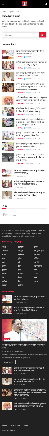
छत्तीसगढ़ (20, 247)
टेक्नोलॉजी (21, 254)
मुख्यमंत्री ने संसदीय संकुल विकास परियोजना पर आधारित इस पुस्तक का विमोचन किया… (31, 134)
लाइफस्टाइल (38, 266)
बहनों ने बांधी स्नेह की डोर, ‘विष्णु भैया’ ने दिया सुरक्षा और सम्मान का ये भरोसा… (30, 145)
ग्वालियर (4, 281)
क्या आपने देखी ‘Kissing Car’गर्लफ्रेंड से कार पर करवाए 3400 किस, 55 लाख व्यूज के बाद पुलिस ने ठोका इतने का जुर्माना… (31, 122)
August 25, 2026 (30, 93)
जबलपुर (20, 250)
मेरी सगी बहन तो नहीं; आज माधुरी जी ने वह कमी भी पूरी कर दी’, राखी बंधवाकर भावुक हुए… (31, 109)
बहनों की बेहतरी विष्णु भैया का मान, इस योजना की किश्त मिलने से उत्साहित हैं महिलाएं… (31, 63)
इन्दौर (3, 262)
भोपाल (35, 247)
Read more (8, 362)
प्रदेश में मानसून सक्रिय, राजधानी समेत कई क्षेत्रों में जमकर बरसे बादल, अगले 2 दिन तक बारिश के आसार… (30, 157)
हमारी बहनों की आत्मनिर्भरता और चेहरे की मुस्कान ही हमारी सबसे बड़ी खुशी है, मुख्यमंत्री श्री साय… (31, 98)
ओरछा (4, 273)
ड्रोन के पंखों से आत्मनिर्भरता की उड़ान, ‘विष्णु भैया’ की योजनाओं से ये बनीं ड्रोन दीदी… (30, 74)
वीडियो (36, 273)
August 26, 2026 (30, 57)
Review (5, 250)
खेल (3, 277)
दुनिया (19, 258)
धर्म (19, 262)
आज (3, 258)
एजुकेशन (4, 269)
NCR (4, 247)
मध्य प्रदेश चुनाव (39, 250)
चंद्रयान (4, 285)
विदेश (35, 269)
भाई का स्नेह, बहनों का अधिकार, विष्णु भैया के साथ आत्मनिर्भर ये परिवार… (30, 52)
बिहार (19, 281)
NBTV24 (20, 57)
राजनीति (36, 262)
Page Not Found (13, 11)
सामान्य (36, 281)
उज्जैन (4, 266)
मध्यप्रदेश (37, 254)
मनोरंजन (36, 258)
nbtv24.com (11, 430)
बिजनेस (20, 273)
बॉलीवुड (20, 285)
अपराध (4, 254)
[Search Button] (42, 34)
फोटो (19, 269)
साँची (35, 277)
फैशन (19, 266)
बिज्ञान (20, 277)
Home (4, 11)
